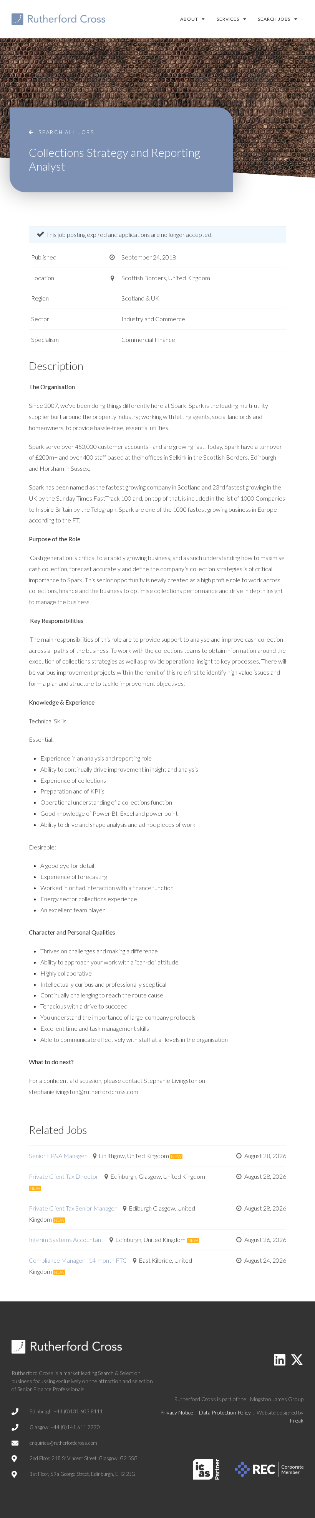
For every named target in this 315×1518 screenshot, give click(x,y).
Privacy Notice (176, 1412)
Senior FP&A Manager (58, 1155)
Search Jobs (274, 19)
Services (228, 19)
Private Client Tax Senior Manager (73, 1208)
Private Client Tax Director (63, 1176)
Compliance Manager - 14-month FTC (78, 1260)
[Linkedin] (279, 1359)
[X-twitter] (296, 1359)
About (189, 19)
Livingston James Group (275, 1399)
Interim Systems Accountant (66, 1239)
